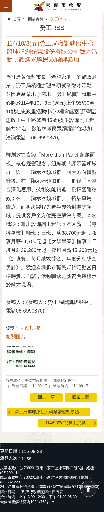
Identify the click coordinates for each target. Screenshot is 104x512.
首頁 (17, 19)
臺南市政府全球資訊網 (58, 6)
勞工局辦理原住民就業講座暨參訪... (49, 412)
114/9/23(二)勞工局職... (67, 422)
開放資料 (35, 19)
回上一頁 (46, 397)
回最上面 (88, 489)
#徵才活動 (31, 327)
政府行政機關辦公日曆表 (42, 491)
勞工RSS (58, 19)
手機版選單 (6, 6)
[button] (21, 356)
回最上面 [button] (80, 397)
